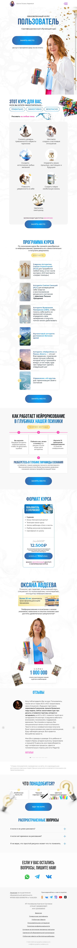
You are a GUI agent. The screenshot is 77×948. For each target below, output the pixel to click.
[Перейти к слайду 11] (45, 757)
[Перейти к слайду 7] (39, 757)
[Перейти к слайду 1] (30, 757)
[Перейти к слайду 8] (40, 757)
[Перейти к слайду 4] (34, 757)
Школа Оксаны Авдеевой (25, 3)
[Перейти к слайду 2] (31, 757)
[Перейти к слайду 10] (43, 757)
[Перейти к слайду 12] (46, 757)
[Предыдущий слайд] (3, 727)
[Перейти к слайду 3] (33, 757)
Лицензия (13, 893)
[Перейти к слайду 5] (36, 757)
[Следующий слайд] (73, 727)
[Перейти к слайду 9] (42, 757)
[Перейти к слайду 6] (37, 757)
